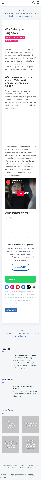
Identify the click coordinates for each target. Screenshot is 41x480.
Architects (11, 41)
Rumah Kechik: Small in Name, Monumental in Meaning (25, 357)
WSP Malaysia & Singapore (16, 31)
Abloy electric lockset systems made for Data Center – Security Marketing (20, 14)
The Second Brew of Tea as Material (23, 387)
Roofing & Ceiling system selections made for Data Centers (20, 334)
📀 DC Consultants (15, 38)
